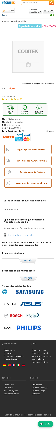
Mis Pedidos (37, 384)
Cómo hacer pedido (40, 353)
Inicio (4, 15)
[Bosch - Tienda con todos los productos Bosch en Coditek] (13, 315)
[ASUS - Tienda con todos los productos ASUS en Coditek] (31, 303)
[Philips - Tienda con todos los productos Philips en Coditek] (29, 327)
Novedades (9, 384)
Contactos (8, 353)
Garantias (36, 393)
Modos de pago (38, 390)
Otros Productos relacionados (21, 235)
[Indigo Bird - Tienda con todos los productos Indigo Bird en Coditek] (33, 315)
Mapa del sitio (38, 359)
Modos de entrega (39, 387)
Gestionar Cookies (39, 362)
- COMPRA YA (37, 26)
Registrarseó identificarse (34, 11)
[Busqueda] (51, 2)
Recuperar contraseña (41, 356)
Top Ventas (8, 387)
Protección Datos (11, 359)
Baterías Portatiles (11, 393)
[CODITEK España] (9, 2)
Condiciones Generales (13, 356)
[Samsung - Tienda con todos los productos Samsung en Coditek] (30, 291)
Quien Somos (9, 350)
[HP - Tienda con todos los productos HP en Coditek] (8, 291)
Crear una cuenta (39, 350)
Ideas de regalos (11, 390)
